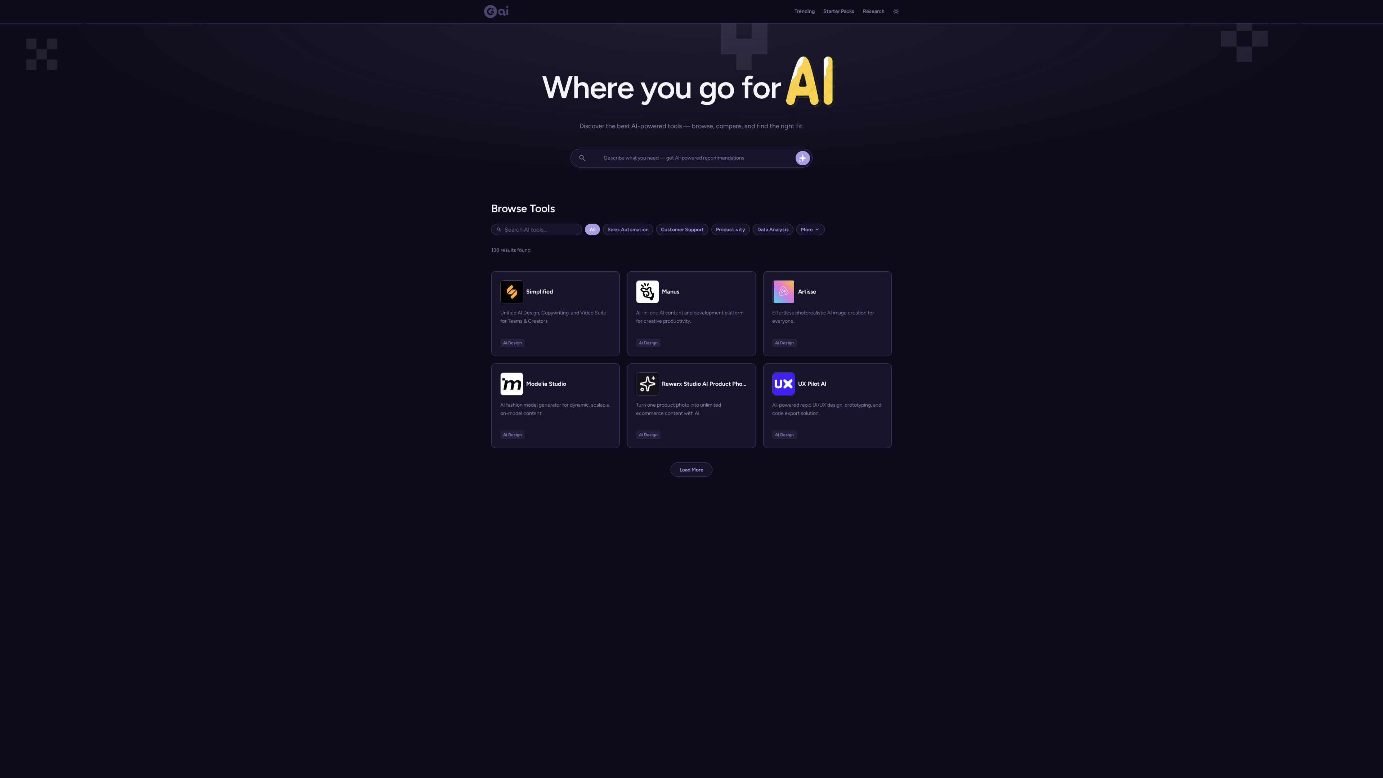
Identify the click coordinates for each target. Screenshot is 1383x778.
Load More (691, 470)
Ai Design (512, 342)
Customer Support (682, 230)
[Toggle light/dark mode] (896, 11)
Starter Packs (838, 11)
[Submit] (803, 158)
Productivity (730, 230)
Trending (805, 11)
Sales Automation (628, 230)
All (592, 230)
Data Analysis (773, 230)
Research (874, 11)
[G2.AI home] (496, 11)
